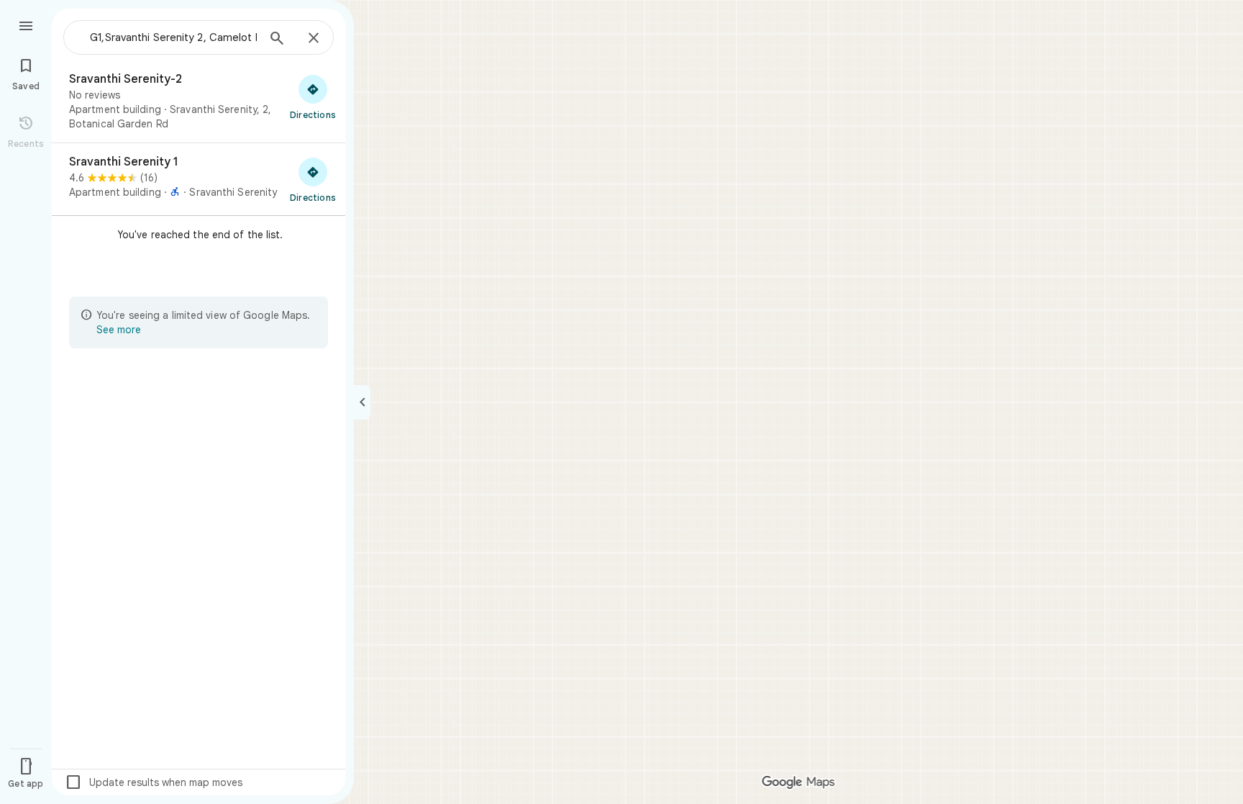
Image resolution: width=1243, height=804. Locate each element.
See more (118, 329)
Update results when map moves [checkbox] (153, 782)
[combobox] (169, 37)
